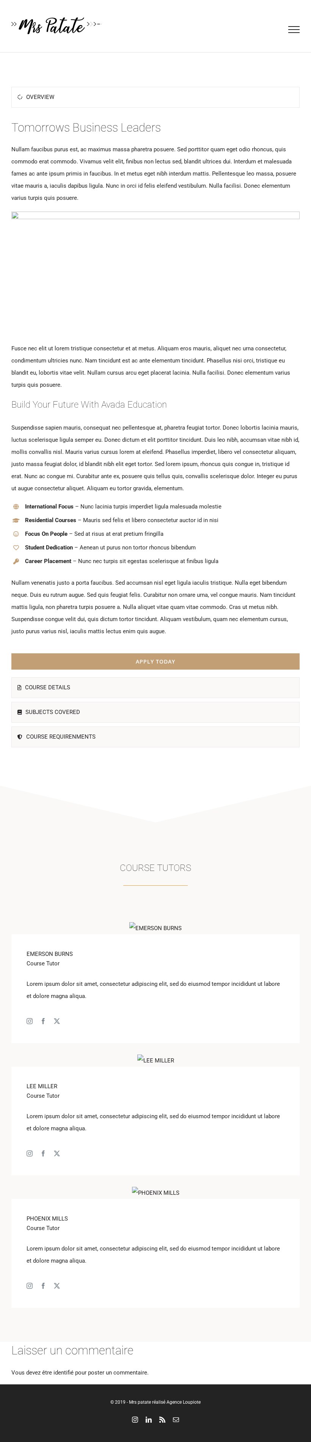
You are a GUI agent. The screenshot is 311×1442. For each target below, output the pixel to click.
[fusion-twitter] (57, 1021)
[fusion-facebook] (43, 1021)
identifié (63, 1372)
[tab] (155, 97)
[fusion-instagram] (30, 1021)
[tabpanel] (155, 394)
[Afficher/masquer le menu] (294, 29)
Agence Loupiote (183, 1402)
